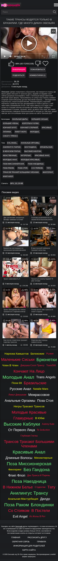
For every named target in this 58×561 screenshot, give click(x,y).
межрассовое (39, 395)
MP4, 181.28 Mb (16, 183)
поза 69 (17, 382)
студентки (40, 487)
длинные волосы (18, 458)
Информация (19, 69)
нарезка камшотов (17, 353)
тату (48, 168)
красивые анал (42, 155)
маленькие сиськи (17, 359)
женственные (10, 155)
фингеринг (48, 172)
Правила (41, 541)
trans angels (46, 377)
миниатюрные (43, 457)
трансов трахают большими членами (21, 172)
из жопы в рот (37, 516)
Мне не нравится (38, 63)
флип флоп (8, 176)
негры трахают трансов (29, 406)
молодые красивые (30, 160)
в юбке (40, 418)
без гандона (30, 147)
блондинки (42, 505)
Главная (15, 537)
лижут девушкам (17, 394)
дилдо (45, 499)
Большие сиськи (40, 119)
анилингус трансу (29, 493)
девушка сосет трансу (32, 365)
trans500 (51, 365)
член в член (10, 365)
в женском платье (11, 151)
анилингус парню (12, 147)
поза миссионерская (13, 164)
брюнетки (46, 359)
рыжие (50, 353)
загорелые (26, 155)
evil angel (12, 143)
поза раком (8, 168)
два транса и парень (38, 475)
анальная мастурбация (23, 498)
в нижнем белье (18, 487)
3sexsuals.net (20, 526)
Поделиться (18, 75)
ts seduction (43, 430)
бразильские (46, 147)
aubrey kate (48, 424)
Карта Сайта (29, 550)
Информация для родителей (29, 546)
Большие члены (10, 123)
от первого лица (21, 430)
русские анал (20, 389)
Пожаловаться (37, 69)
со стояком (37, 168)
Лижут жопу (20, 132)
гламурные (23, 418)
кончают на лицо (29, 371)
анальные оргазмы (30, 143)
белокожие (37, 353)
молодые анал (10, 160)
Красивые (46, 128)
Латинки (7, 132)
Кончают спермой (29, 128)
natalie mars (40, 388)
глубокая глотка (29, 436)
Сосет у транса (10, 136)
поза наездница (36, 164)
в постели (40, 510)
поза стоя (22, 168)
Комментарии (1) (37, 75)
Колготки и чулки (30, 123)
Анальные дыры (20, 119)
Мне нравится (11, 63)
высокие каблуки (32, 151)
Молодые (34, 132)
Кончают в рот (9, 128)
